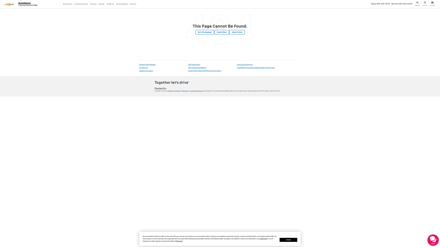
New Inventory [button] (67, 4)
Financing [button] (93, 4)
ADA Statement (194, 65)
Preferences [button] (179, 241)
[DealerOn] (160, 88)
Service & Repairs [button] (122, 4)
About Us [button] (133, 4)
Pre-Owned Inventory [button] (81, 4)
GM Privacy (185, 91)
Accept (288, 240)
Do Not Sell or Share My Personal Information (204, 71)
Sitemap (177, 91)
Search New (222, 32)
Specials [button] (101, 4)
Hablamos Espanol (146, 71)
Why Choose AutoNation (197, 68)
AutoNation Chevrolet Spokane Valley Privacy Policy (256, 68)
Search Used (237, 32)
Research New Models (147, 65)
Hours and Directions (245, 65)
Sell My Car (110, 4)
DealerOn (171, 91)
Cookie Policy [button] (263, 239)
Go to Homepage (205, 32)
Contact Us (143, 68)
